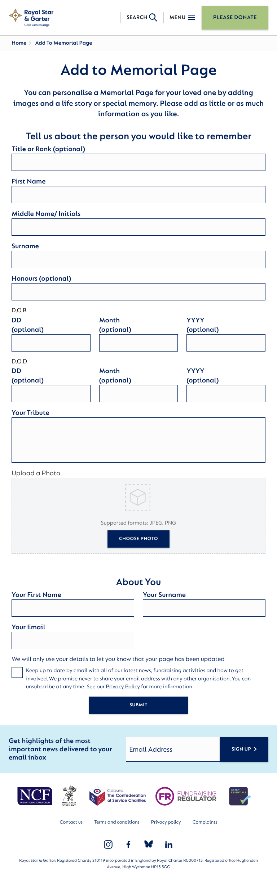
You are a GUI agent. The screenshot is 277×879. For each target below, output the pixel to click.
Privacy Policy (123, 686)
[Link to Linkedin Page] (169, 844)
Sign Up (241, 749)
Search (137, 17)
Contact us (71, 822)
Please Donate (235, 17)
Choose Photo (138, 539)
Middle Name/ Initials (46, 213)
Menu (178, 17)
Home (19, 43)
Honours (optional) (41, 278)
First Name (28, 181)
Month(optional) (115, 325)
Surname (25, 246)
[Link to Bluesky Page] (148, 844)
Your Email (28, 627)
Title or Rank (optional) (48, 149)
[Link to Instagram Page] (108, 844)
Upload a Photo (36, 473)
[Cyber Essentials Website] (240, 796)
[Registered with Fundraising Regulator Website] (185, 796)
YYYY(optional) (202, 325)
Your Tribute (30, 412)
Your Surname (164, 594)
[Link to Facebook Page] (128, 844)
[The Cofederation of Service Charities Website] (117, 796)
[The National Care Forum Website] (35, 796)
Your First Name (36, 594)
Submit (138, 705)
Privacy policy (166, 822)
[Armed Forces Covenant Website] (68, 796)
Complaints (205, 822)
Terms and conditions (117, 822)
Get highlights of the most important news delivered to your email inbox (60, 749)
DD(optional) (28, 325)
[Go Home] (31, 18)
